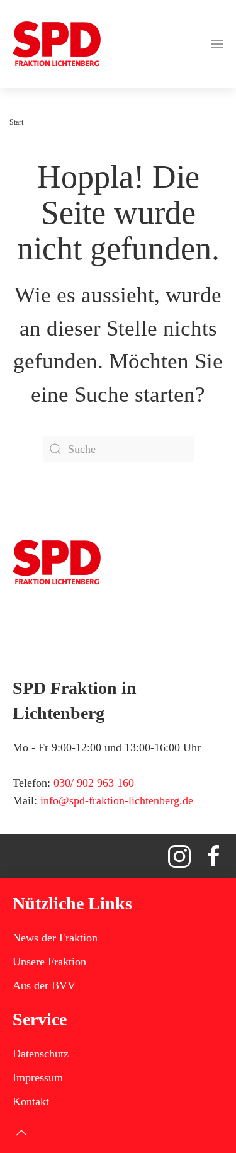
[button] (217, 44)
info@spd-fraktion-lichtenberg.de (116, 800)
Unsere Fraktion (49, 961)
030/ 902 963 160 (93, 782)
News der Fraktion (55, 937)
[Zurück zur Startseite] (57, 44)
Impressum (38, 1077)
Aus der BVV (44, 985)
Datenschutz (41, 1053)
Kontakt (31, 1101)
